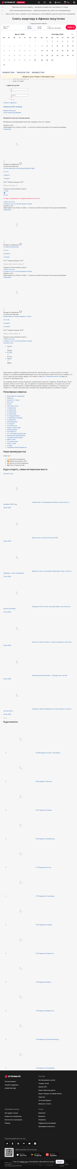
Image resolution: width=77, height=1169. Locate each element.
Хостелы (10, 402)
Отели (9, 404)
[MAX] (18, 1143)
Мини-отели (11, 439)
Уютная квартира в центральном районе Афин (19, 168)
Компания (41, 1113)
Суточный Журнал (44, 1100)
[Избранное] (50, 2)
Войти (59, 2)
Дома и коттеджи (13, 400)
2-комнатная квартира (11, 247)
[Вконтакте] (24, 1143)
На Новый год (11, 431)
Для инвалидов (12, 422)
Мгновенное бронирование (16, 435)
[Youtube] (29, 1143)
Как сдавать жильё (11, 1113)
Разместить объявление (13, 1116)
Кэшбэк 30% (42, 1087)
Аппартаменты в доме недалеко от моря (17, 316)
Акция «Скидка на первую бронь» (50, 1093)
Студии (9, 445)
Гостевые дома (12, 441)
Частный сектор (12, 406)
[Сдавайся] (39, 2)
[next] (4, 162)
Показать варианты (10, 103)
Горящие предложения (15, 437)
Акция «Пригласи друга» (46, 1090)
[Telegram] (7, 1143)
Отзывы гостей (43, 1083)
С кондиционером (13, 416)
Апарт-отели (11, 443)
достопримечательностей (52, 376)
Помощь (7, 1123)
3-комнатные (11, 412)
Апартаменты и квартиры (15, 396)
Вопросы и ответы (44, 1104)
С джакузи (10, 424)
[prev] (4, 160)
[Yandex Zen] (35, 1143)
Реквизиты (42, 1120)
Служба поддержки (11, 1085)
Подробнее (7, 129)
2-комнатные (11, 410)
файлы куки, (24, 1162)
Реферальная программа (47, 1123)
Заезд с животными (14, 428)
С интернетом (12, 426)
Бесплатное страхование (13, 1120)
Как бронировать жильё (46, 1080)
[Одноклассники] (12, 1143)
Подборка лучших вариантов (17, 447)
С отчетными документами (16, 433)
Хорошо (60, 1162)
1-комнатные (11, 408)
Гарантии (41, 1097)
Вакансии (41, 1116)
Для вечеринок (12, 429)
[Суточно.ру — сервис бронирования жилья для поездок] (8, 2)
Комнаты (10, 398)
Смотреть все (8, 343)
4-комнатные (11, 414)
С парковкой (11, 420)
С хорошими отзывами (14, 418)
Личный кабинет (10, 1081)
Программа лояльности (46, 1126)
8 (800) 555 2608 (10, 1088)
